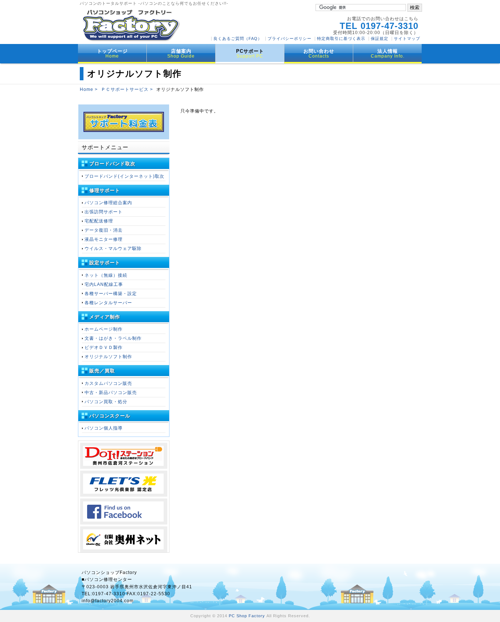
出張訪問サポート (104, 211)
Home (86, 89)
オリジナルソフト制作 (108, 356)
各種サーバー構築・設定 (111, 293)
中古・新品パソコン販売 (111, 392)
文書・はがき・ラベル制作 (113, 338)
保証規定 (379, 38)
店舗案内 (181, 53)
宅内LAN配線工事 (104, 284)
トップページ (112, 53)
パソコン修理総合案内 (108, 202)
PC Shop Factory (247, 616)
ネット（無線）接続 (106, 275)
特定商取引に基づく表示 (341, 38)
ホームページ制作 (104, 329)
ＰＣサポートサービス (125, 89)
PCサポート (250, 53)
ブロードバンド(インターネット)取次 (124, 176)
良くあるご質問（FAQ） (237, 38)
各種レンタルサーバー (108, 302)
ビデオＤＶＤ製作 (104, 347)
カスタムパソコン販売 (108, 383)
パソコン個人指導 (104, 428)
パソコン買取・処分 (106, 401)
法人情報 (387, 53)
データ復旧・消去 (104, 230)
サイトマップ (407, 38)
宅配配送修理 (99, 221)
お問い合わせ (318, 53)
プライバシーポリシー (289, 38)
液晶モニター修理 (104, 239)
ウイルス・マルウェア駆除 (113, 248)
